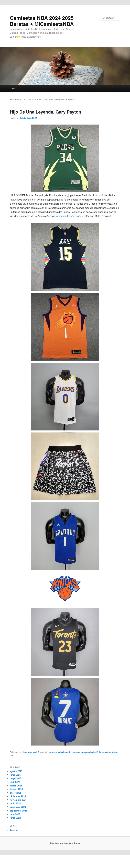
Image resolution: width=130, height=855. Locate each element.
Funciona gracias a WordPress (65, 843)
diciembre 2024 (18, 796)
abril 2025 (15, 782)
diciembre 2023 (18, 806)
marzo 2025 (16, 785)
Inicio (13, 88)
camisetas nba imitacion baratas (64, 752)
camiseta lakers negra (68, 216)
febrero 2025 (16, 789)
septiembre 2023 (18, 810)
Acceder (14, 830)
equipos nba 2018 (89, 752)
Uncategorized (30, 752)
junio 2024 (15, 803)
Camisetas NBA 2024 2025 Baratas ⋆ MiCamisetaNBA (42, 20)
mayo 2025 (15, 778)
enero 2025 (15, 792)
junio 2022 (15, 817)
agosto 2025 (16, 771)
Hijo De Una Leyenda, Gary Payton (45, 112)
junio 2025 (15, 774)
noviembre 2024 (18, 799)
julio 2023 (15, 814)
